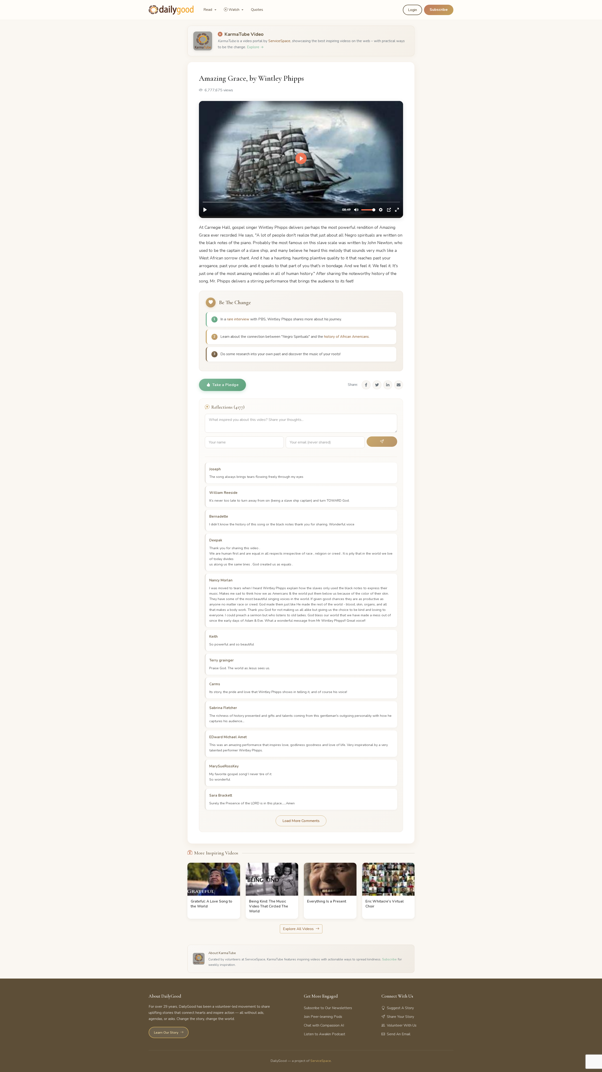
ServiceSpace (279, 41)
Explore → (255, 47)
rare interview (238, 319)
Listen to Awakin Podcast (324, 1034)
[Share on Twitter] (376, 384)
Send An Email (398, 1034)
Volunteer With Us (401, 1025)
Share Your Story (400, 1016)
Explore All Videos (299, 928)
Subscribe (439, 9)
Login (412, 9)
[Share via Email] (398, 384)
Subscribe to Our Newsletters (328, 1008)
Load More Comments (301, 820)
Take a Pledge (225, 384)
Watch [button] (234, 9)
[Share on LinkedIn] (387, 384)
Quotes (257, 9)
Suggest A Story (400, 1008)
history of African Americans (346, 336)
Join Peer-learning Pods (323, 1016)
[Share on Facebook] (366, 384)
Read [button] (208, 9)
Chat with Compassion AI (324, 1025)
